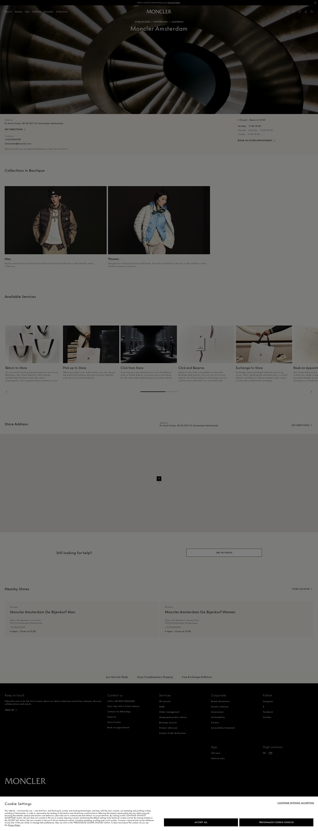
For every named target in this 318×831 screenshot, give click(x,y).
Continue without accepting (295, 803)
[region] (159, 814)
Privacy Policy (14, 825)
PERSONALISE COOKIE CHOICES (276, 822)
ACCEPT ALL (201, 822)
